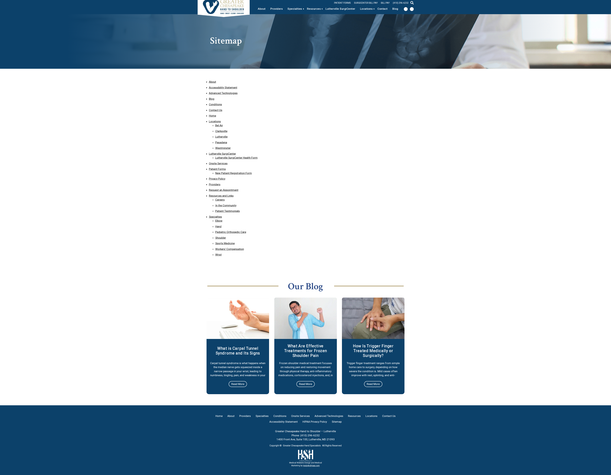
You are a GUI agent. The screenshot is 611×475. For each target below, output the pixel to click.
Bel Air (219, 125)
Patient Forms (342, 3)
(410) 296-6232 (400, 3)
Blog (395, 8)
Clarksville (221, 131)
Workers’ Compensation (229, 249)
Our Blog (305, 286)
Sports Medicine (225, 243)
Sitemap (337, 421)
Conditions (215, 104)
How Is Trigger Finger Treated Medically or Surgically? (373, 351)
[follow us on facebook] (406, 9)
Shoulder (220, 237)
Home (212, 115)
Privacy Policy (217, 178)
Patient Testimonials (227, 211)
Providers (276, 8)
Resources (314, 8)
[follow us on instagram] (412, 9)
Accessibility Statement (223, 87)
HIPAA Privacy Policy (314, 421)
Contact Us (215, 110)
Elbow (218, 220)
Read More (237, 384)
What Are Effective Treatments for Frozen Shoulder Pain (305, 351)
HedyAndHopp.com (311, 465)
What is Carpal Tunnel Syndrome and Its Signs (238, 350)
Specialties (295, 8)
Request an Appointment (223, 190)
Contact (382, 8)
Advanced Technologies (223, 93)
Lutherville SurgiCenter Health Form (236, 157)
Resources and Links (221, 195)
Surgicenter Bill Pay (366, 3)
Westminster (223, 148)
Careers (220, 199)
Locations (366, 8)
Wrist (218, 254)
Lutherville (221, 136)
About (262, 8)
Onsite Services (218, 163)
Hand (218, 226)
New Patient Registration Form (233, 173)
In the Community (225, 205)
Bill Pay (385, 3)
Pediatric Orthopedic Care (230, 232)
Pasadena (221, 142)
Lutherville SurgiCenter (340, 8)
